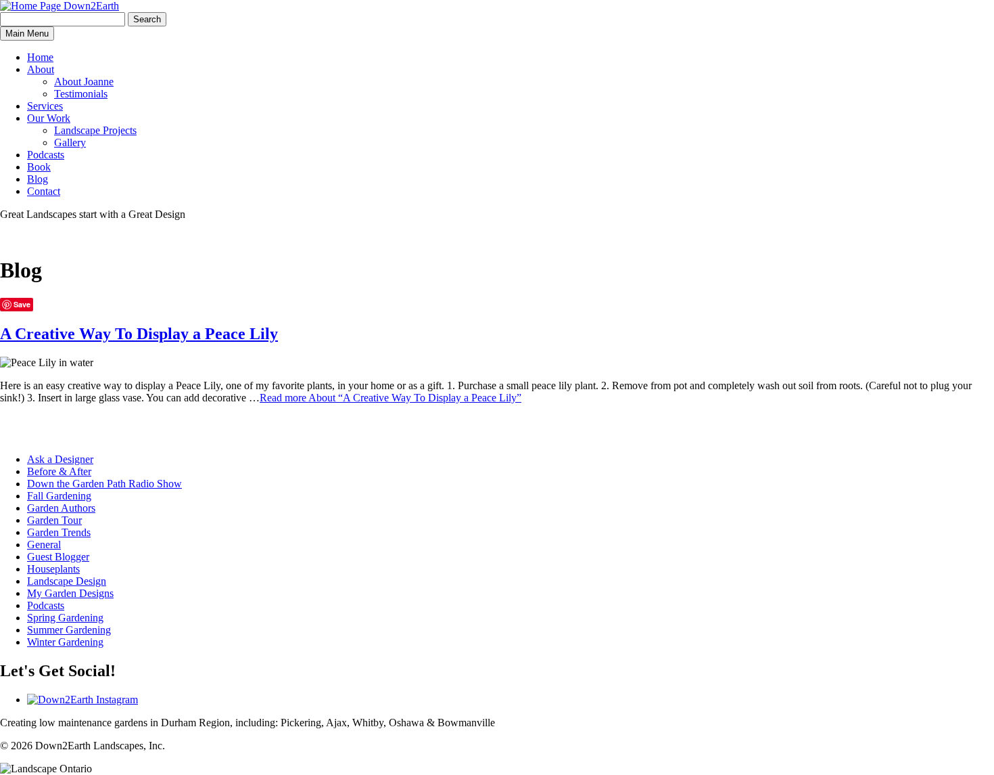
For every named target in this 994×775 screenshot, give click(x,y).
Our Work (48, 118)
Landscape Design (66, 581)
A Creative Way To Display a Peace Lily (139, 333)
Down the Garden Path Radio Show (104, 483)
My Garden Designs (70, 593)
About (40, 69)
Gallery (70, 142)
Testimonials (81, 93)
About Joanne (84, 81)
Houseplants (53, 569)
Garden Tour (54, 520)
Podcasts (45, 154)
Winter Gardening (65, 642)
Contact (43, 191)
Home (40, 57)
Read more (390, 397)
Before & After (59, 471)
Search (147, 19)
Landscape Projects (95, 130)
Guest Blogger (58, 556)
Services (45, 106)
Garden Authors (61, 508)
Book (39, 167)
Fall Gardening (59, 496)
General (44, 544)
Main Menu (27, 33)
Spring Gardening (65, 617)
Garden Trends (59, 532)
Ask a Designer (60, 459)
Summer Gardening (69, 630)
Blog (37, 179)
